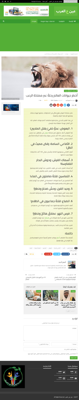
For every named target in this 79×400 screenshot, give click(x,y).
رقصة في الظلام (73, 250)
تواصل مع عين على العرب (55, 1)
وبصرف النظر (73, 91)
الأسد (64, 248)
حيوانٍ (46, 132)
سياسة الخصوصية (36, 1)
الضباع (31, 248)
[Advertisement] (39, 37)
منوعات (34, 21)
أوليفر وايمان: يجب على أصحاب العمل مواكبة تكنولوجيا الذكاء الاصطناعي (65, 278)
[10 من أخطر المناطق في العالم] (50, 295)
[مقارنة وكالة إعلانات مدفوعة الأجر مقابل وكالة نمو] (33, 295)
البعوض (50, 248)
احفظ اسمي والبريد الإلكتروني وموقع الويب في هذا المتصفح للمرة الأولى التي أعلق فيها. (52, 354)
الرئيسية (71, 21)
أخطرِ (58, 237)
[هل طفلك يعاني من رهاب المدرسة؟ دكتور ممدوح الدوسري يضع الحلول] (68, 295)
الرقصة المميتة (37, 248)
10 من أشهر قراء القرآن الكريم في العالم (35, 278)
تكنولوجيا (62, 21)
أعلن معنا (44, 1)
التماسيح (44, 248)
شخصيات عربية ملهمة (48, 21)
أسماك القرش (70, 248)
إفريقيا (47, 217)
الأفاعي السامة (57, 248)
